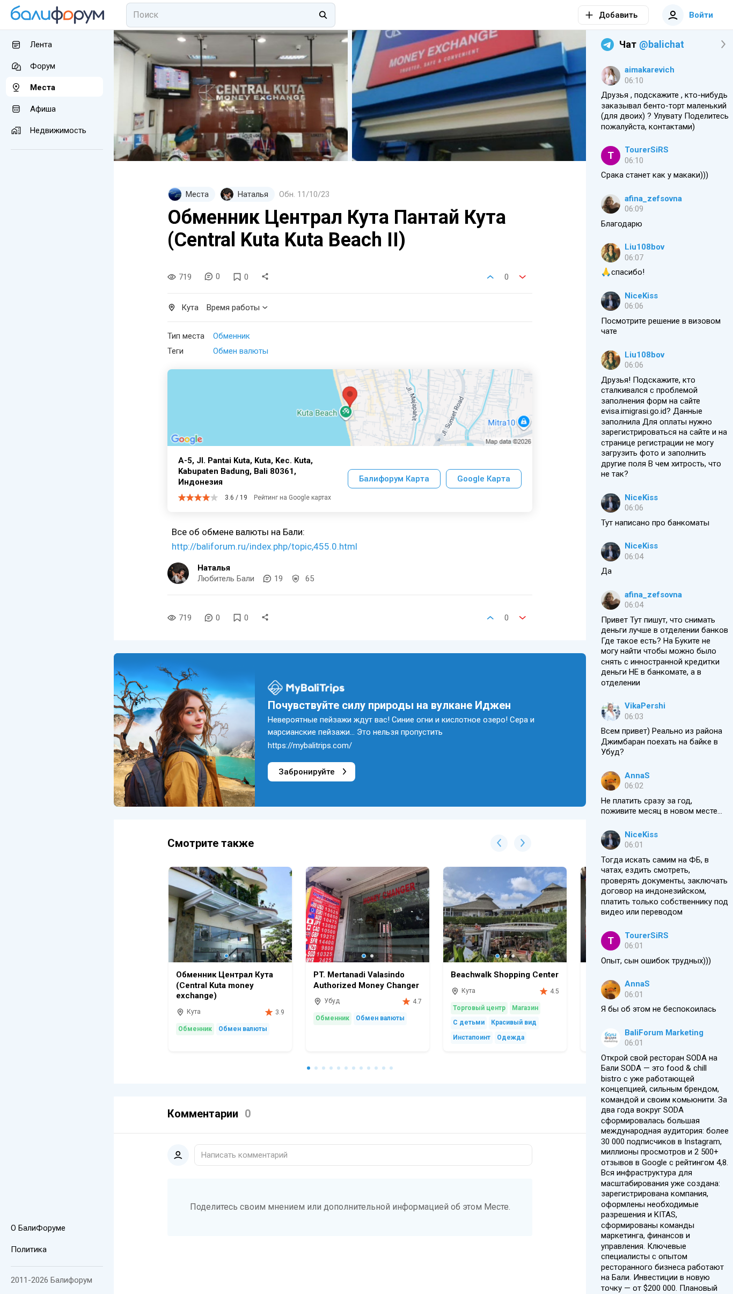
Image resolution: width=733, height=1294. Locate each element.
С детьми (469, 1022)
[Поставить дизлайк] (522, 277)
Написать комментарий (244, 1155)
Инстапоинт (471, 1037)
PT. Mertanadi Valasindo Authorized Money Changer (366, 980)
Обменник (231, 336)
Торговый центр (479, 1008)
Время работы (233, 307)
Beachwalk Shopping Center (505, 974)
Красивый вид (514, 1022)
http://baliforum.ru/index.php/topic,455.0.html (264, 546)
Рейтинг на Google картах (292, 497)
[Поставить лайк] (490, 277)
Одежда (510, 1037)
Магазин (525, 1008)
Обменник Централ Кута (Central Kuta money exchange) (224, 985)
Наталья (213, 568)
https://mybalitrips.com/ (310, 745)
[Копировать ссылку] (265, 277)
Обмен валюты (240, 351)
